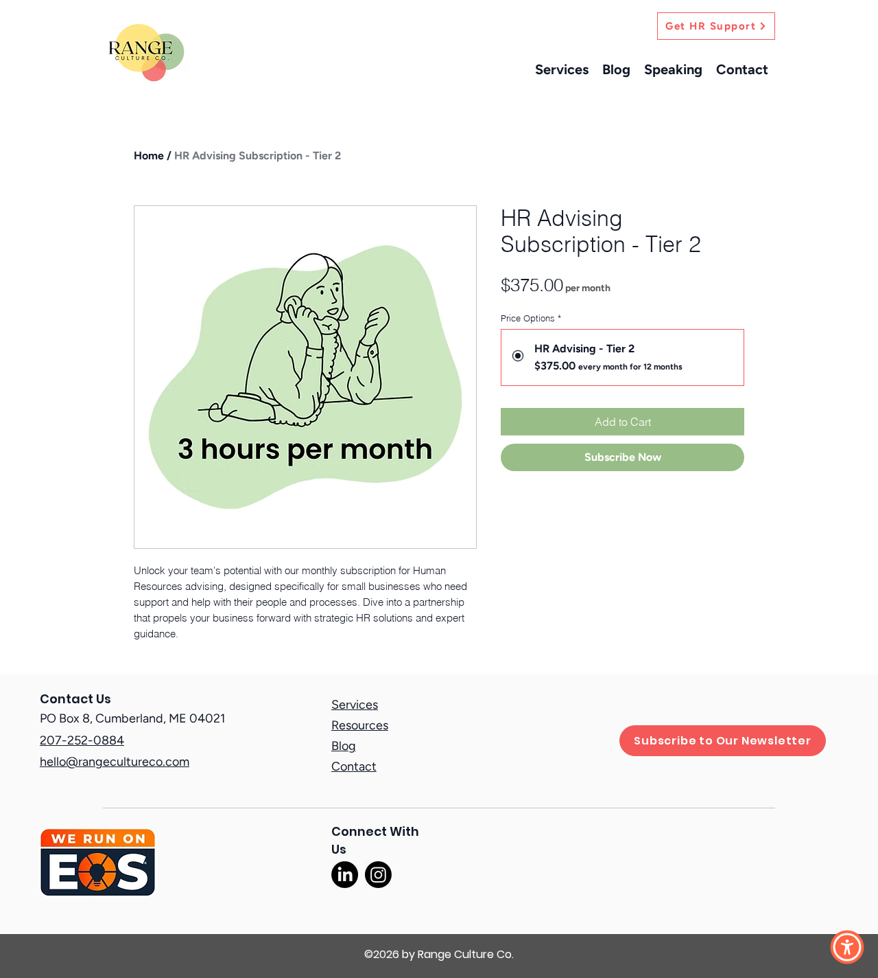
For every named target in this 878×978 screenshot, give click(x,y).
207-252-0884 (82, 740)
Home (149, 155)
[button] (847, 947)
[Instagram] (378, 874)
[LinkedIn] (344, 874)
